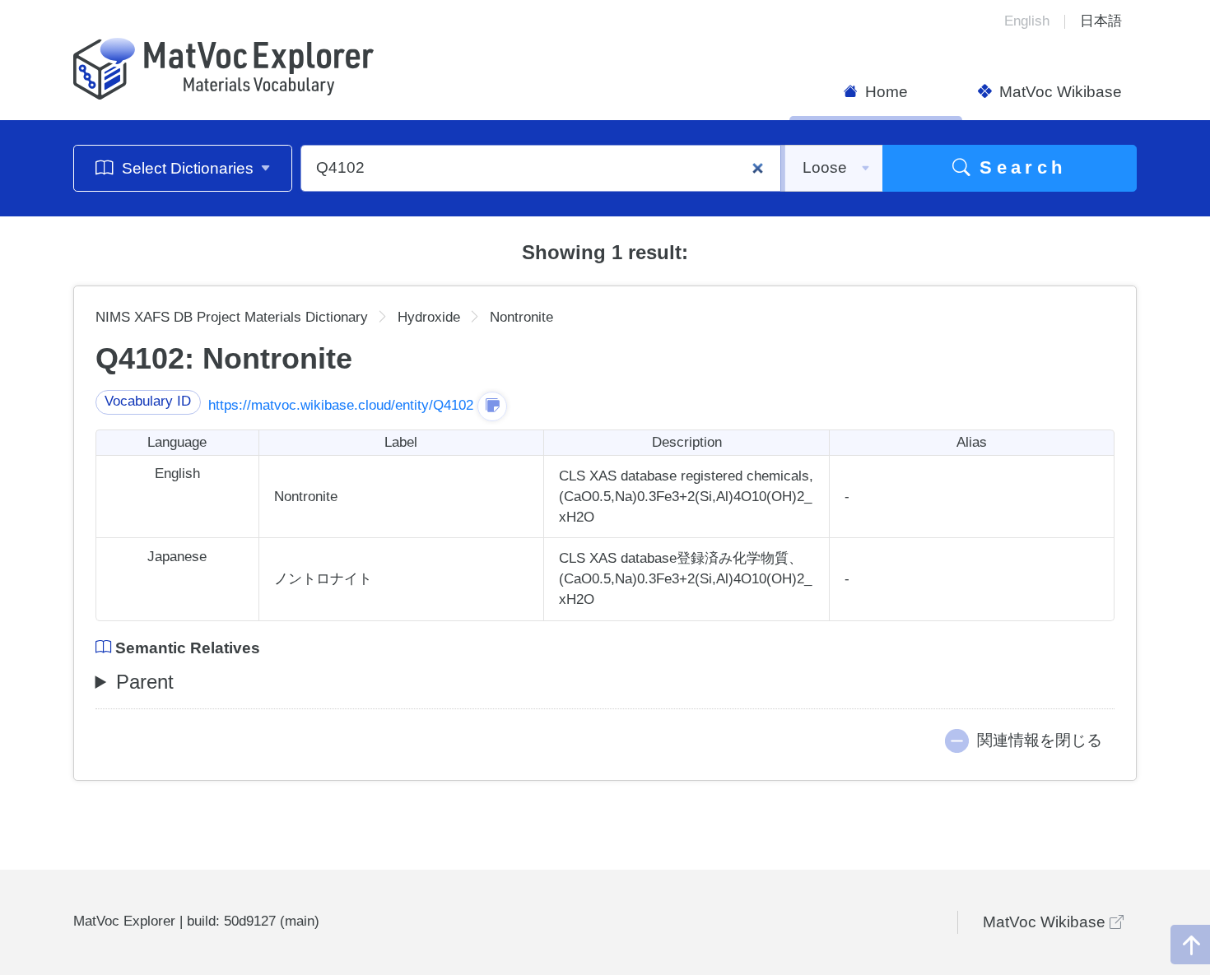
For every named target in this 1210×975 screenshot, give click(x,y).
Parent (145, 682)
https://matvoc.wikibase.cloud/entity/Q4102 (340, 405)
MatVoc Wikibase (1058, 91)
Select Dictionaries (188, 168)
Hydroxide (429, 317)
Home (884, 91)
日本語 (1101, 21)
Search (1018, 167)
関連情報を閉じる (1039, 740)
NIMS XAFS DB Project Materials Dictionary (231, 317)
